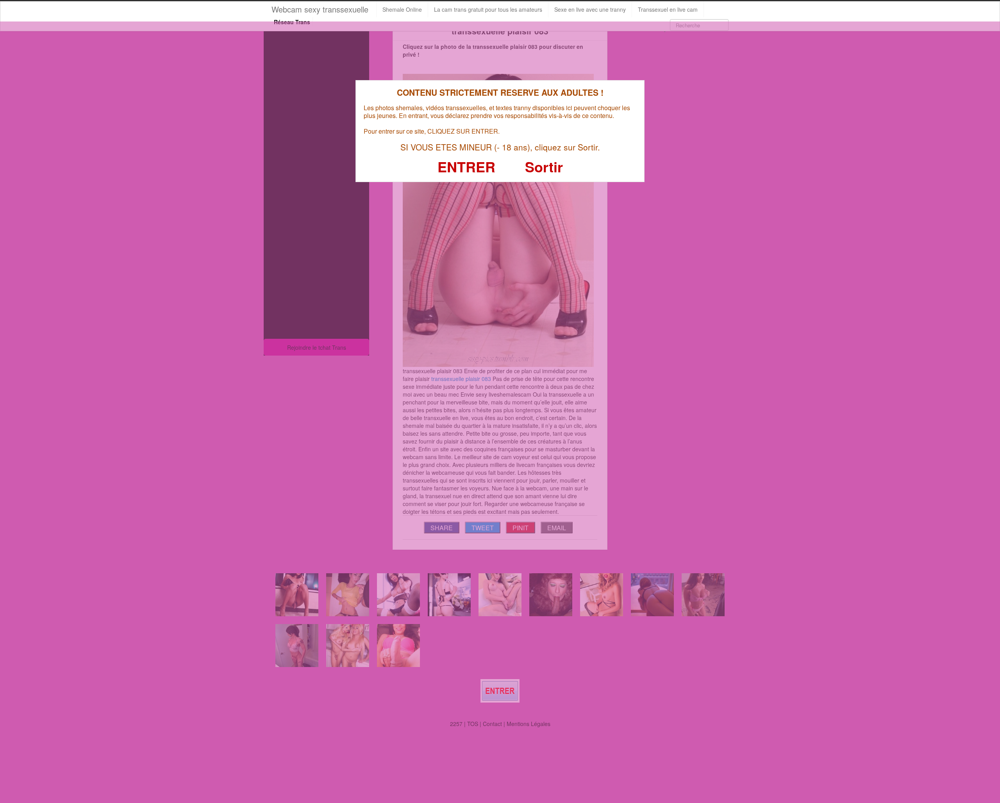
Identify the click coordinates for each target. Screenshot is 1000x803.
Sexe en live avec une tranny (590, 9)
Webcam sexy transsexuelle (319, 9)
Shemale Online (402, 9)
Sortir (544, 166)
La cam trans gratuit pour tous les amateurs (488, 9)
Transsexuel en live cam (668, 9)
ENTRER (466, 166)
